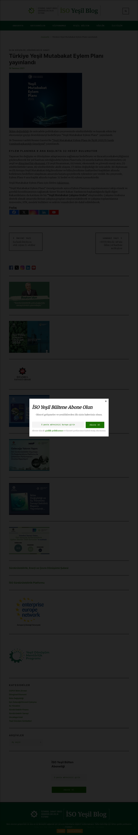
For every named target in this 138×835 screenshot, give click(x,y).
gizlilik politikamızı (54, 430)
